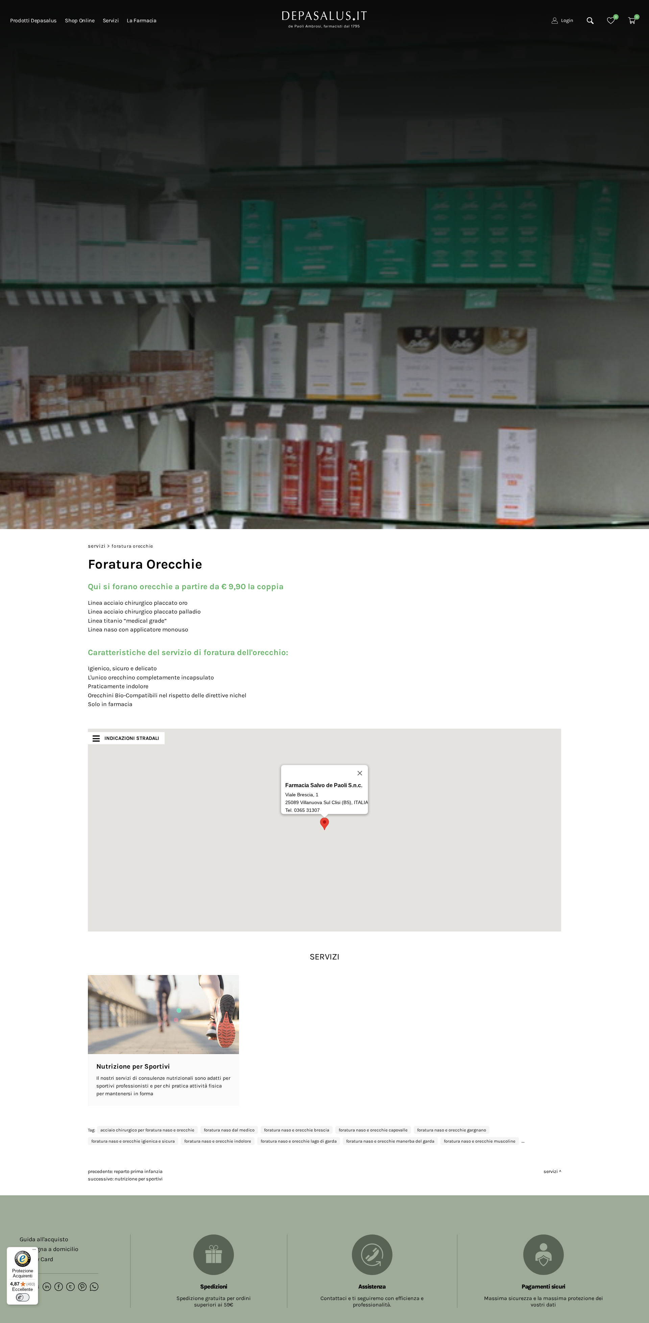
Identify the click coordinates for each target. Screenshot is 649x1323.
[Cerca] (590, 20)
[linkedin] (47, 1287)
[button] (324, 824)
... (523, 1141)
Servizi (96, 546)
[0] (611, 20)
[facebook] (58, 1287)
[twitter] (70, 1287)
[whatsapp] (94, 1287)
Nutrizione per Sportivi (139, 1179)
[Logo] (324, 18)
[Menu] (34, 1251)
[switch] (22, 1297)
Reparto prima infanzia (138, 1171)
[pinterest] (82, 1287)
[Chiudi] (360, 773)
